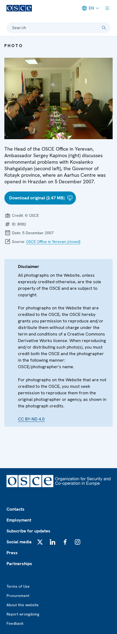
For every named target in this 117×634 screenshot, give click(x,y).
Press (12, 553)
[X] (40, 542)
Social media (19, 542)
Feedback (15, 623)
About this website (23, 604)
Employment (19, 520)
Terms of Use (18, 586)
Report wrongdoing (23, 614)
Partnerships (19, 563)
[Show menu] (107, 8)
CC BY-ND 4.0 (31, 419)
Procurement (18, 595)
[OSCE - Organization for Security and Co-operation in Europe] (19, 8)
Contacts (15, 509)
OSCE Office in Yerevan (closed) (53, 241)
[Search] (103, 27)
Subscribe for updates (28, 531)
